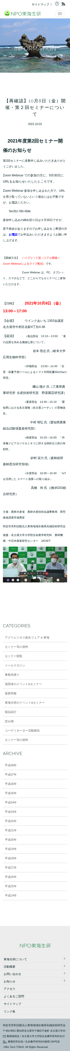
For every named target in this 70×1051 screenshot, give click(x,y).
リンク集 (9, 1011)
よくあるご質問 (14, 996)
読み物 (9, 721)
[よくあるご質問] (58, 4)
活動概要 (9, 966)
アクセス (9, 988)
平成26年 (11, 876)
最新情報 (11, 693)
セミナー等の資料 (16, 646)
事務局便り (12, 674)
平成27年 (11, 867)
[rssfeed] (64, 4)
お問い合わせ (12, 974)
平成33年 (11, 811)
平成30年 (11, 839)
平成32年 (11, 821)
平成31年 (11, 830)
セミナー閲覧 (13, 656)
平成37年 (11, 774)
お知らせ (9, 981)
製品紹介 (11, 712)
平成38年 (11, 765)
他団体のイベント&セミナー (23, 684)
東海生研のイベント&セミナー (25, 702)
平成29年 (11, 849)
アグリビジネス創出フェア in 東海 (27, 637)
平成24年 (11, 895)
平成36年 (11, 783)
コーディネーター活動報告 (22, 730)
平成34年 (11, 802)
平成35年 (11, 793)
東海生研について (15, 959)
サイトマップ (41, 4)
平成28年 (11, 858)
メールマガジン (15, 665)
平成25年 (11, 886)
